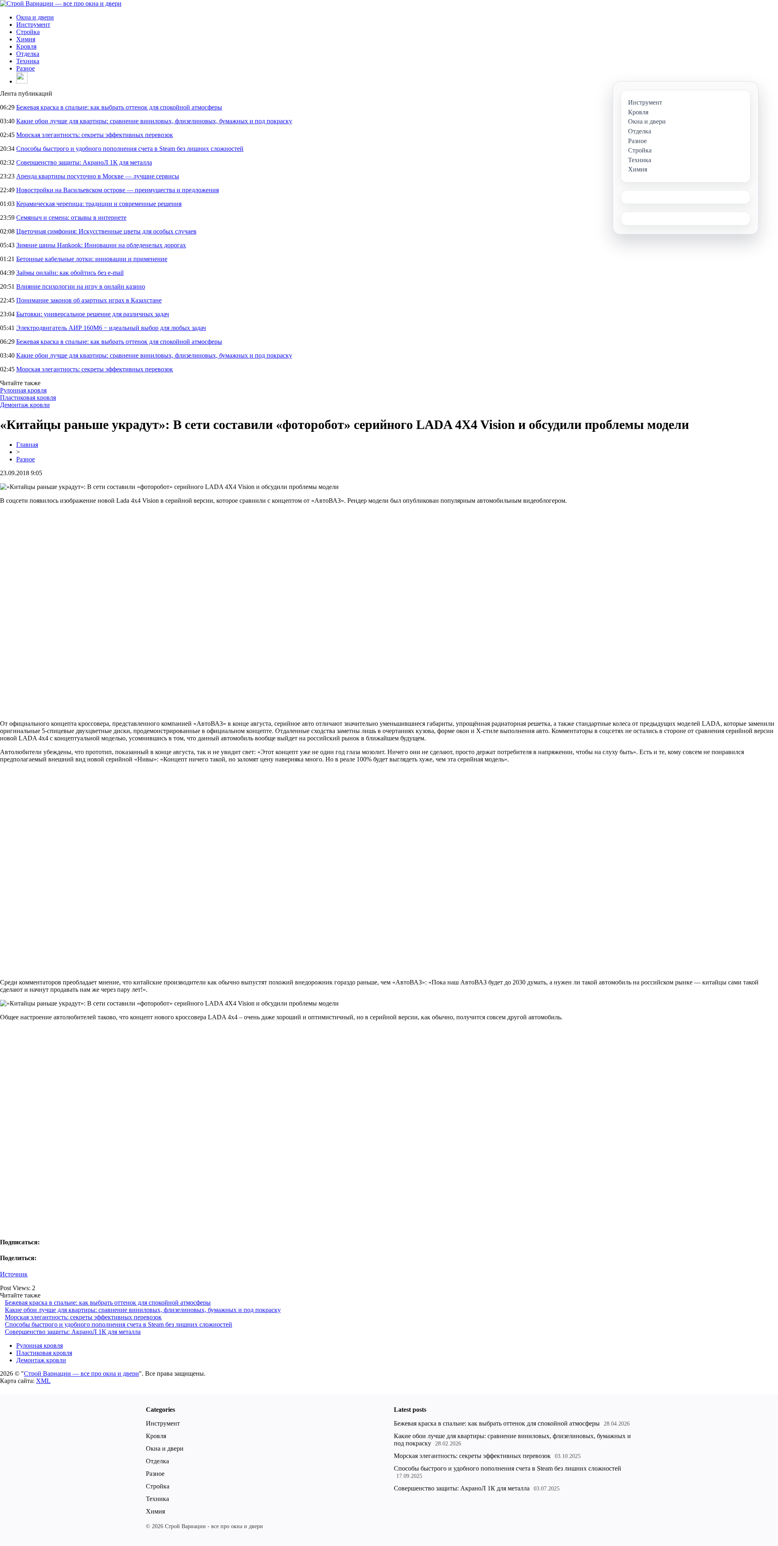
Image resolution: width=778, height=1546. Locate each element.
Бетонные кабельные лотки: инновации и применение (91, 258)
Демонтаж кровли (25, 404)
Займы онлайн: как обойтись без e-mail (70, 272)
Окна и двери (35, 17)
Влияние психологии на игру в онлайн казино (80, 286)
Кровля (26, 46)
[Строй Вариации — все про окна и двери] (61, 3)
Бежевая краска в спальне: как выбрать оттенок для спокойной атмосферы (119, 107)
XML (43, 1380)
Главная (27, 444)
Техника (27, 61)
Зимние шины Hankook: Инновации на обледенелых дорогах (101, 245)
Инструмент (33, 24)
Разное (25, 68)
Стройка (28, 31)
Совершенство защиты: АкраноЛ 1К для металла (84, 162)
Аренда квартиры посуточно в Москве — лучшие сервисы (97, 176)
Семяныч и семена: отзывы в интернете (71, 217)
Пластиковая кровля (28, 397)
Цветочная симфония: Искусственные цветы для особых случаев (106, 231)
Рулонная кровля (23, 390)
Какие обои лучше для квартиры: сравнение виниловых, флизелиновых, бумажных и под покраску (154, 121)
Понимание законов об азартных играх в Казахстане (89, 300)
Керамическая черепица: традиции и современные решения (99, 203)
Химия (25, 39)
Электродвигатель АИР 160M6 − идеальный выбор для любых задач (111, 327)
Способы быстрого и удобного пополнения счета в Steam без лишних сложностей (130, 148)
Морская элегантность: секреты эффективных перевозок (94, 134)
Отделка (27, 53)
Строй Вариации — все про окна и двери (81, 1373)
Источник (14, 1274)
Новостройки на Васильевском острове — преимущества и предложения (117, 190)
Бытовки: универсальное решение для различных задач (92, 314)
